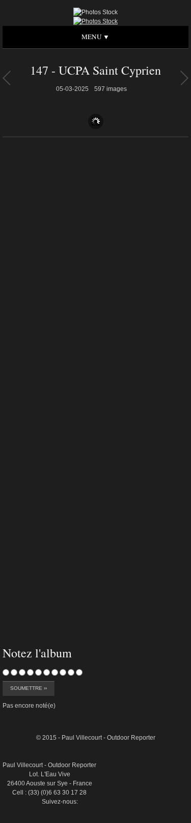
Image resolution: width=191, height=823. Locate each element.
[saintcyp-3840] (165, 694)
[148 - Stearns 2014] (6, 77)
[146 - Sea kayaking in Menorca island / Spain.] (184, 77)
